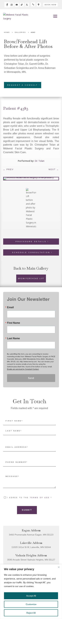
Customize (31, 604)
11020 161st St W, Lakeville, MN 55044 (31, 547)
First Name (13, 323)
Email (10, 307)
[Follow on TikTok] (22, 5)
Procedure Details (31, 241)
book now (50, 5)
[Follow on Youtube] (17, 5)
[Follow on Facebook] (7, 4)
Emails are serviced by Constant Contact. (23, 369)
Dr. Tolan (39, 160)
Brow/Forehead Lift (25, 41)
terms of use (40, 497)
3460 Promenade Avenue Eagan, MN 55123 (31, 534)
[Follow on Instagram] (12, 5)
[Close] (59, 567)
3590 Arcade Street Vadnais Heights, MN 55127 (31, 559)
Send (31, 378)
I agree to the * (29, 497)
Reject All (31, 613)
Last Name (13, 338)
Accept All (31, 595)
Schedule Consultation (31, 252)
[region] (31, 591)
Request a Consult (22, 85)
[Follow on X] (27, 5)
